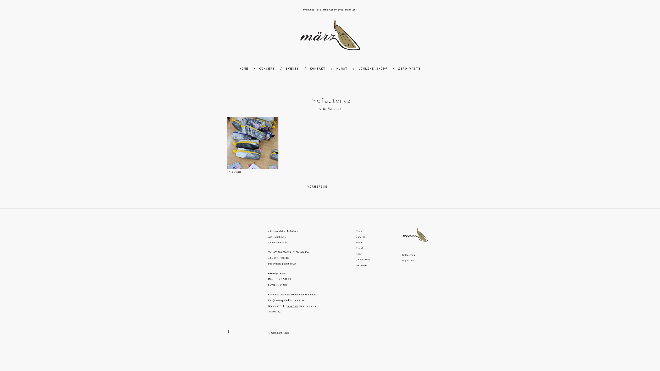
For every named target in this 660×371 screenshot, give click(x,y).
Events (292, 68)
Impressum (408, 260)
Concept (267, 68)
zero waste (409, 68)
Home (243, 68)
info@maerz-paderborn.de (282, 263)
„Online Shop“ (372, 68)
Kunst (342, 68)
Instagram (292, 306)
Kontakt (318, 68)
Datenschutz (408, 255)
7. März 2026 (330, 108)
